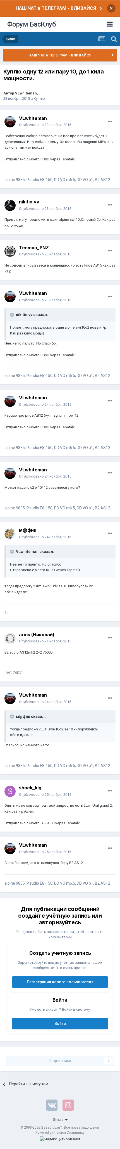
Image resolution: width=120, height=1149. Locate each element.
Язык (58, 1119)
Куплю (39, 98)
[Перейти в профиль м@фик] (10, 533)
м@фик (27, 530)
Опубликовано (45, 125)
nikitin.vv (29, 202)
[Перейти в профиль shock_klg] (10, 791)
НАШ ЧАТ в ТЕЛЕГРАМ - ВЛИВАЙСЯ (56, 8)
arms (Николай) (36, 634)
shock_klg (30, 787)
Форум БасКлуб (31, 24)
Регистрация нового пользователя (60, 982)
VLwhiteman (26, 93)
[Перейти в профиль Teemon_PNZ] (10, 251)
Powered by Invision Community (60, 1132)
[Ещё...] (110, 121)
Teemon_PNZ (34, 247)
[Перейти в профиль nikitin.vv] (10, 205)
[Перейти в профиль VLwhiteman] (10, 121)
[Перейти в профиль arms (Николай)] (10, 638)
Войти (60, 1023)
